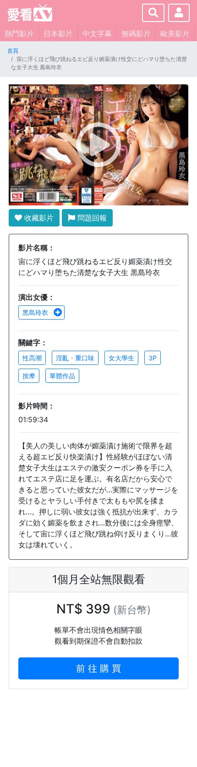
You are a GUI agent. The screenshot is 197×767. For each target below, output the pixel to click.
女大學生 (121, 358)
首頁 (12, 50)
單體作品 (62, 376)
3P (152, 358)
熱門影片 (19, 33)
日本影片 (58, 33)
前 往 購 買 (98, 668)
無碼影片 (136, 33)
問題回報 (91, 217)
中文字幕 (97, 33)
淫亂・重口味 (75, 358)
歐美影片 (175, 33)
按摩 (28, 376)
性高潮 (32, 358)
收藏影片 (38, 217)
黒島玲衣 (36, 312)
